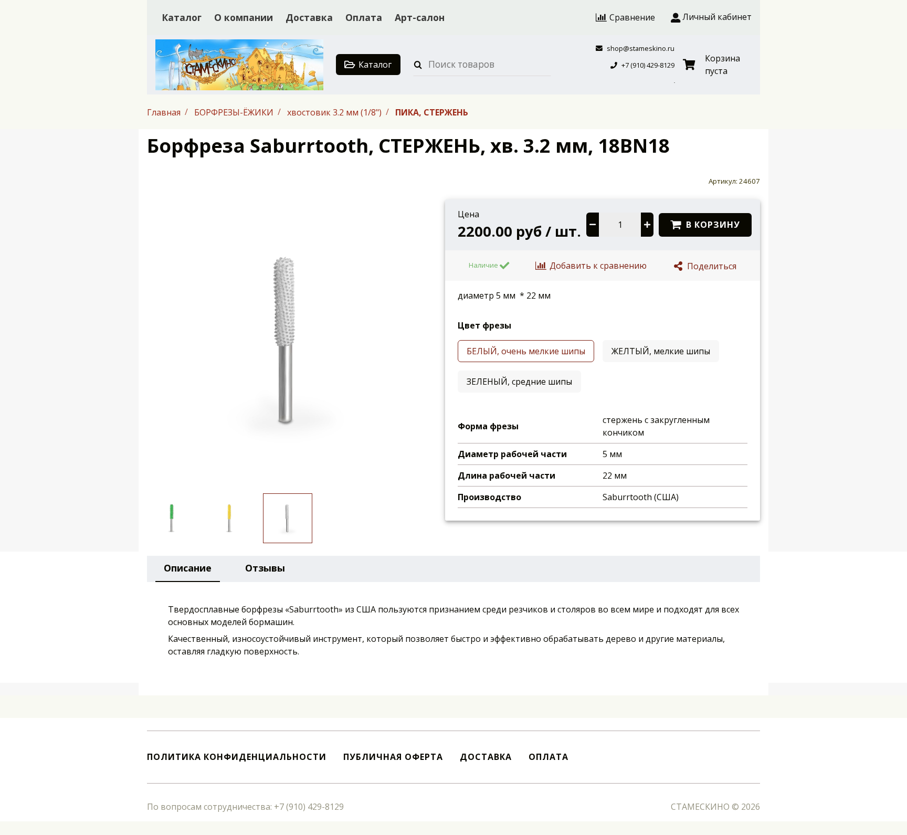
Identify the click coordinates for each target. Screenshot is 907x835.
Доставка (309, 17)
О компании (243, 17)
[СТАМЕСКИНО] (239, 64)
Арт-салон (420, 17)
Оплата (363, 17)
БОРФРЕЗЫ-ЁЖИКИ (235, 112)
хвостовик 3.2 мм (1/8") (335, 112)
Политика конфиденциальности (236, 757)
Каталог (182, 17)
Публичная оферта (393, 757)
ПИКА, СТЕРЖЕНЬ (431, 112)
